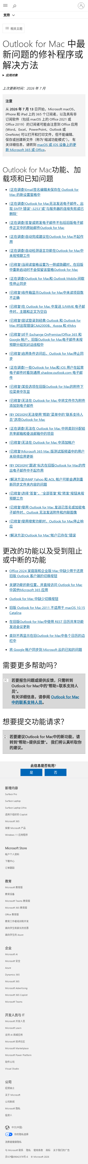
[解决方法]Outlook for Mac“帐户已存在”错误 (42, 535)
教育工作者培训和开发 (17, 921)
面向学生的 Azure (14, 934)
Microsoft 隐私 (12, 1108)
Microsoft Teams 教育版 (17, 900)
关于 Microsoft (12, 1094)
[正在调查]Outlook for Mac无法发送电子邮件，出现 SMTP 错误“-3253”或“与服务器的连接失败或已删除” (46, 208)
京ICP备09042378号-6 (16, 1156)
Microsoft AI (11, 954)
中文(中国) (17, 1127)
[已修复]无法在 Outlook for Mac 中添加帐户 (42, 442)
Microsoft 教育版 (14, 887)
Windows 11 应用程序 (16, 834)
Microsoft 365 (12, 821)
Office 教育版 (12, 914)
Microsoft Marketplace (17, 1048)
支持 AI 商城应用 (14, 1034)
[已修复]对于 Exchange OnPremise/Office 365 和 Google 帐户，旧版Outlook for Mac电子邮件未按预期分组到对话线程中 (46, 339)
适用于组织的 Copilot (16, 814)
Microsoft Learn (13, 1028)
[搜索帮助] (15, 5)
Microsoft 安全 (12, 961)
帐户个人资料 (12, 854)
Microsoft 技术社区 (15, 1041)
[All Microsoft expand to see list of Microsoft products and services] (5, 6)
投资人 (8, 1115)
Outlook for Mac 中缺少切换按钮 (33, 598)
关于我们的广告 (61, 1150)
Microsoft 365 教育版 (16, 907)
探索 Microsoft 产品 (15, 828)
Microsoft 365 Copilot (16, 994)
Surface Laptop (13, 800)
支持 (7, 15)
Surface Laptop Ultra (15, 807)
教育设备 (10, 894)
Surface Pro (11, 794)
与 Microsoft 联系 (14, 1150)
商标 (48, 1150)
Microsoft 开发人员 (15, 1021)
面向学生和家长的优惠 (17, 928)
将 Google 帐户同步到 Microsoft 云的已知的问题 (45, 649)
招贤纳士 (10, 1088)
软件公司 (10, 1061)
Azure (8, 967)
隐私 (28, 1150)
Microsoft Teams (13, 1001)
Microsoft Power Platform (18, 1055)
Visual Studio (12, 1068)
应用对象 (12, 75)
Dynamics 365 (12, 974)
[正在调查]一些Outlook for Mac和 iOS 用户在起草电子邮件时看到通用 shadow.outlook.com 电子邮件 (46, 372)
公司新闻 (10, 1101)
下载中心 (10, 861)
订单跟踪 (10, 867)
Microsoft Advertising (16, 988)
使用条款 (38, 1150)
